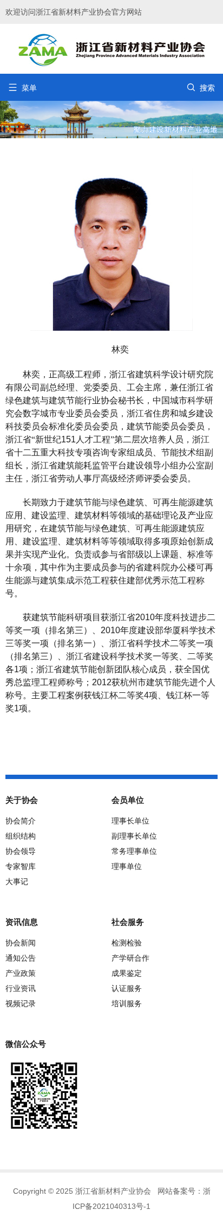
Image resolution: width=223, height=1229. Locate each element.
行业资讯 (20, 988)
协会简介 (20, 820)
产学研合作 (130, 958)
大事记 (16, 881)
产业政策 (20, 973)
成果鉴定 (127, 973)
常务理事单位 (134, 851)
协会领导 (20, 851)
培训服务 (127, 1003)
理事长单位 (130, 820)
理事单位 (127, 866)
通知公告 (20, 958)
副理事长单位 (134, 836)
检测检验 (127, 942)
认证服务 (127, 988)
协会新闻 (20, 942)
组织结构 (20, 836)
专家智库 (20, 866)
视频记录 (20, 1003)
